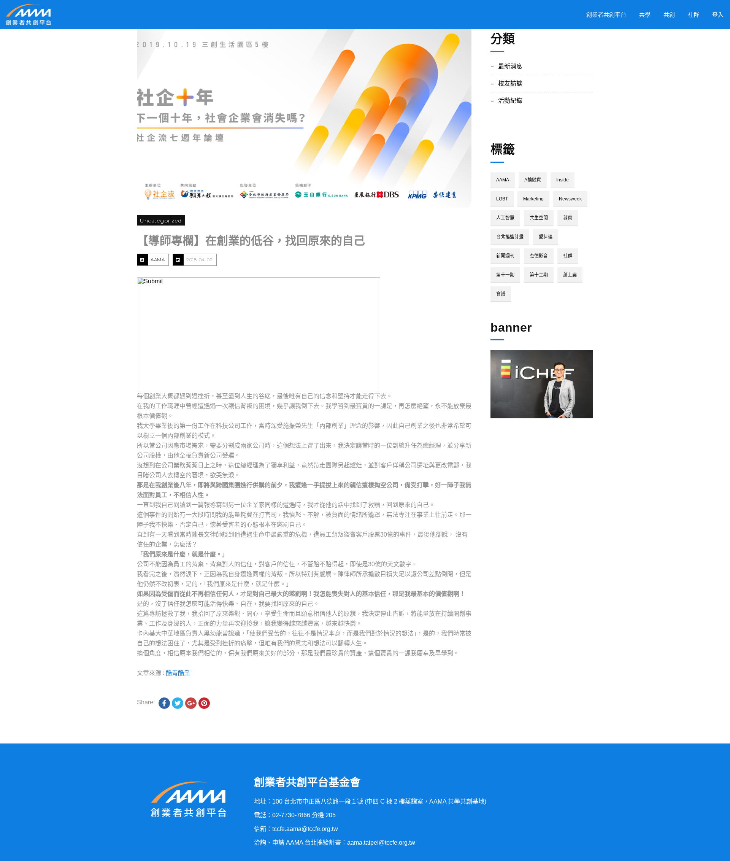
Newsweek (570, 199)
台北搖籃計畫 (510, 237)
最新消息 (510, 66)
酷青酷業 (178, 673)
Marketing (533, 199)
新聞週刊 (505, 256)
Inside (562, 180)
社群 (567, 256)
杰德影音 (539, 256)
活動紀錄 (510, 100)
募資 (567, 218)
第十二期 (539, 275)
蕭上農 (570, 275)
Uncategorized (161, 220)
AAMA (158, 259)
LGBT (502, 199)
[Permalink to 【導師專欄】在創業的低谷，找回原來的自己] (304, 118)
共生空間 (539, 218)
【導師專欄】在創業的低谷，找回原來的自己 (251, 240)
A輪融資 (532, 180)
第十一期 (505, 275)
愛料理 (545, 237)
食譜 (500, 294)
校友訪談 (510, 83)
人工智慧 (505, 218)
